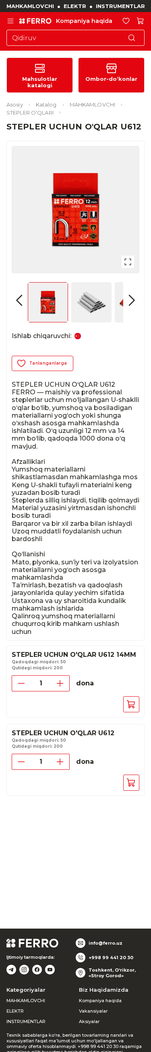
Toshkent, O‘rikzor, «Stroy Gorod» (112, 972)
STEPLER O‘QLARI (30, 112)
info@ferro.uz (105, 943)
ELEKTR (75, 6)
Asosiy (14, 104)
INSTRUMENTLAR (120, 6)
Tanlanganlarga (48, 363)
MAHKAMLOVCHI (30, 6)
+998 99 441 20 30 (111, 957)
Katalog (46, 104)
